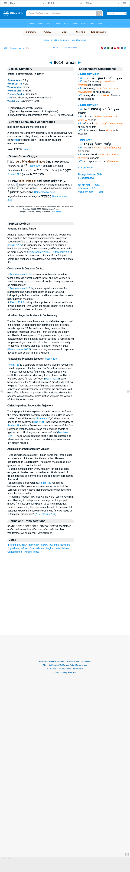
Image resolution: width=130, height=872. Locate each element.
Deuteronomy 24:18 (19, 349)
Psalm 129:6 (52, 378)
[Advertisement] (65, 615)
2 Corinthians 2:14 (45, 514)
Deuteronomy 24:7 (44, 192)
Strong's (13, 48)
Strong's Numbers (60, 544)
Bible (6, 48)
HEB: (80, 77)
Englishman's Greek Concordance (25, 548)
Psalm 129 (51, 358)
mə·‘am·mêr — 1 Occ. (89, 184)
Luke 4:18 (38, 421)
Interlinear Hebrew (38, 544)
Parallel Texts (31, 551)
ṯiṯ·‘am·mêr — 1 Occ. (88, 188)
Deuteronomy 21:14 (39, 252)
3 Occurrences (86, 167)
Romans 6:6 (42, 418)
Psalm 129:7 (35, 165)
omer (16, 139)
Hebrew (21, 48)
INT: (80, 95)
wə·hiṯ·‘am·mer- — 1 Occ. (91, 191)
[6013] (4, 398)
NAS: (80, 81)
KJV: (80, 88)
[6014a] (126, 398)
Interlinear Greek (16, 544)
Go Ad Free (6, 859)
